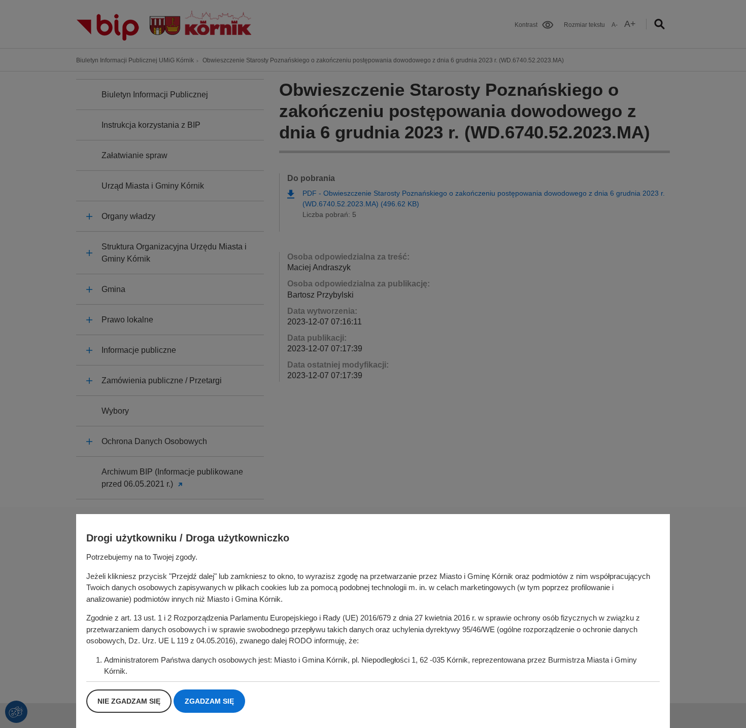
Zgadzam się (209, 701)
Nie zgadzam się (128, 701)
